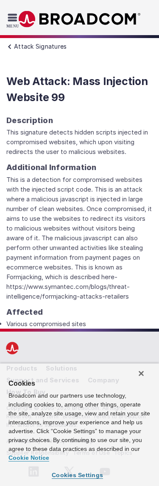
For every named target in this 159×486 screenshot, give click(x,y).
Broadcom (79, 19)
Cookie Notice (28, 457)
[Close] (141, 373)
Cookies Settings (77, 475)
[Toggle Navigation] (13, 20)
